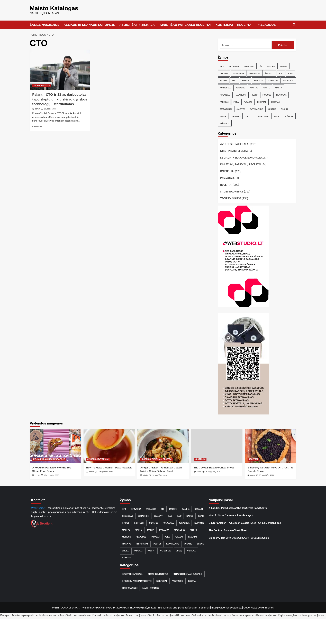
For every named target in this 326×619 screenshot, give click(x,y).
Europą (271, 66)
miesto (254, 95)
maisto (266, 88)
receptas (275, 102)
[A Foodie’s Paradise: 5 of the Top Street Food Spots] (55, 446)
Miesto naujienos (136, 615)
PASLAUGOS (266, 24)
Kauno (223, 80)
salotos (241, 109)
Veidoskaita (199, 615)
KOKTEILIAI (224, 24)
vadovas (235, 116)
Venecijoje (263, 116)
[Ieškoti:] (246, 45)
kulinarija (288, 80)
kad (281, 73)
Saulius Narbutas (158, 615)
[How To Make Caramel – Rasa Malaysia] (109, 446)
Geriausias (238, 73)
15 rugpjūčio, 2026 (51, 475)
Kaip (290, 73)
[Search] (294, 25)
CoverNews (250, 607)
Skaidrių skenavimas (78, 615)
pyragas (248, 102)
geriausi (224, 73)
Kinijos (245, 80)
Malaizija (225, 95)
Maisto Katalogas (54, 8)
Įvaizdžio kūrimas (180, 615)
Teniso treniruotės (218, 615)
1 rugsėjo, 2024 (50, 109)
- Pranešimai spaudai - (243, 615)
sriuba (223, 116)
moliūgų (266, 95)
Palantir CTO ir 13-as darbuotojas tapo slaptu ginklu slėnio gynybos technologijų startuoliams (59, 99)
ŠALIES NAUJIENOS (44, 24)
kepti (234, 80)
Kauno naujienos (266, 615)
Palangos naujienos (313, 615)
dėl (260, 66)
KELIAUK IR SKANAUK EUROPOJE (89, 24)
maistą (278, 88)
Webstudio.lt (38, 507)
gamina (283, 66)
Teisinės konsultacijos (51, 615)
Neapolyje (281, 95)
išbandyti (269, 73)
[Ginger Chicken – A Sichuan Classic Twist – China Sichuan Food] (163, 446)
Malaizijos (240, 95)
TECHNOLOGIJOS (41, 86)
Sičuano (272, 109)
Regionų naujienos (289, 615)
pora (236, 102)
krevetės (273, 80)
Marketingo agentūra (24, 615)
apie (222, 66)
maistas (254, 88)
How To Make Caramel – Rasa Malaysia (109, 467)
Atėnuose (249, 66)
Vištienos (224, 123)
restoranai (226, 109)
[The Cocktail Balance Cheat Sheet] (216, 446)
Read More (37, 126)
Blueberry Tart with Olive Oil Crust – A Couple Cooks (239, 537)
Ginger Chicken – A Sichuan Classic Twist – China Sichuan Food (245, 522)
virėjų (277, 116)
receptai (261, 102)
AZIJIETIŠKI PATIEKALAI (137, 24)
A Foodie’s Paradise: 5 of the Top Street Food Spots (238, 507)
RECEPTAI (244, 24)
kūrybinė (240, 88)
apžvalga (234, 66)
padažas (224, 102)
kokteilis (259, 80)
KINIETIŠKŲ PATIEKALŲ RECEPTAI (185, 24)
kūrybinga (225, 88)
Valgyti (249, 116)
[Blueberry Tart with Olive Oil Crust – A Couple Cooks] (270, 446)
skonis (284, 109)
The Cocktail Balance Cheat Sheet (214, 467)
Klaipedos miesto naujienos (108, 615)
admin (37, 109)
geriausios (254, 73)
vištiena (289, 116)
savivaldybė (256, 109)
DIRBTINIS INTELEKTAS (234, 150)
